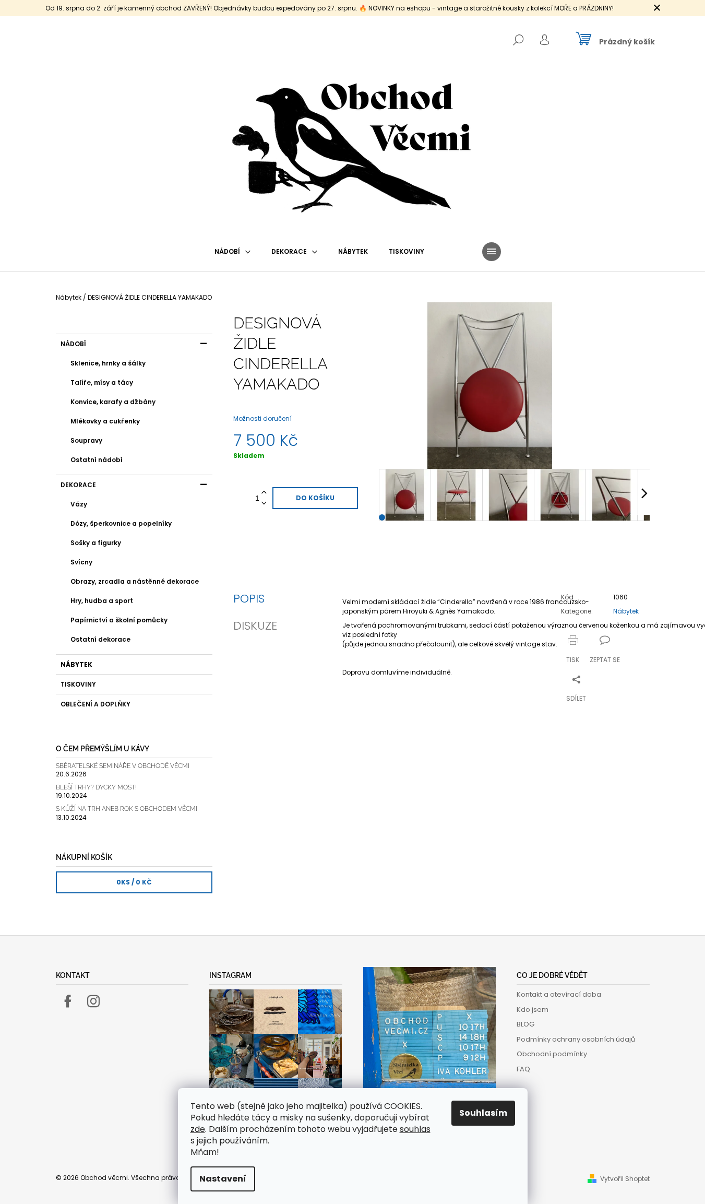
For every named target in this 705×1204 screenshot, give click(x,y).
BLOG (525, 1024)
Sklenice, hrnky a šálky (108, 363)
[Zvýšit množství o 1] (264, 492)
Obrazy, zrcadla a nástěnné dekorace (134, 581)
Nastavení (222, 1179)
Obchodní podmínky (552, 1054)
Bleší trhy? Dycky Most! (96, 787)
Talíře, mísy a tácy (101, 382)
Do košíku (315, 497)
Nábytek (76, 664)
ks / (134, 882)
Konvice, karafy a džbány (113, 401)
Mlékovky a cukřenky (105, 421)
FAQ (523, 1069)
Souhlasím (483, 1113)
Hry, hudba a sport (101, 600)
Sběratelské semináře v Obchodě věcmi (122, 766)
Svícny (81, 562)
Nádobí (73, 343)
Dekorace (78, 484)
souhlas (415, 1129)
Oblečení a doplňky (95, 704)
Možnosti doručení (262, 418)
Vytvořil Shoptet (625, 1178)
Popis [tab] (249, 599)
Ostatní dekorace (100, 639)
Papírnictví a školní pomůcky (119, 620)
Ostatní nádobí (96, 459)
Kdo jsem (532, 1009)
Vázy (78, 504)
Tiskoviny (78, 684)
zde (197, 1129)
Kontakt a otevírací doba (559, 994)
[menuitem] (232, 251)
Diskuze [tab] (255, 626)
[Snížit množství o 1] (264, 503)
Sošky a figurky (95, 542)
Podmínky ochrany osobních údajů (576, 1039)
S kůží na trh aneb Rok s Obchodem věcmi (126, 809)
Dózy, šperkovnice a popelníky (121, 523)
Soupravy (86, 440)
